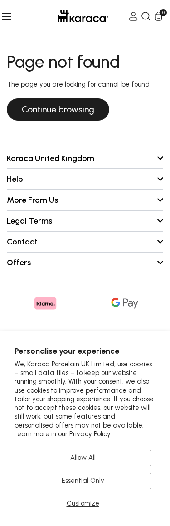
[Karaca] (70, 16)
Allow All (83, 457)
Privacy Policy (90, 434)
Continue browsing (58, 109)
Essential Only (83, 481)
